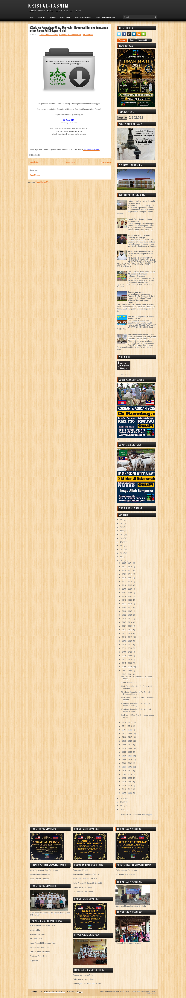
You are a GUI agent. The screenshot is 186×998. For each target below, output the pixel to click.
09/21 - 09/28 (127, 615)
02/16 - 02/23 (127, 771)
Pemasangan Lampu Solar (83, 975)
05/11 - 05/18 (127, 726)
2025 (122, 520)
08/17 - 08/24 (127, 633)
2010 (122, 809)
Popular (122, 40)
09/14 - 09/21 (127, 619)
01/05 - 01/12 (127, 793)
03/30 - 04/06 (127, 748)
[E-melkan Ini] (30, 155)
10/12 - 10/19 (127, 604)
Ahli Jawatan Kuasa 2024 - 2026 (42, 926)
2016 (122, 553)
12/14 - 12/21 (127, 570)
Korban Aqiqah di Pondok (82, 887)
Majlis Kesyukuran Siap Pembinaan (44, 870)
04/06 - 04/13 (127, 745)
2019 (122, 542)
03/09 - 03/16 (127, 760)
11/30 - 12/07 (127, 578)
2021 (122, 534)
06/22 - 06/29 (127, 659)
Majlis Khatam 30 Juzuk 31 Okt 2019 (87, 883)
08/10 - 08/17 (127, 637)
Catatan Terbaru (33, 162)
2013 (122, 798)
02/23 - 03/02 (127, 767)
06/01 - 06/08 (127, 671)
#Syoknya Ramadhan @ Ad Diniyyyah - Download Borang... (136, 710)
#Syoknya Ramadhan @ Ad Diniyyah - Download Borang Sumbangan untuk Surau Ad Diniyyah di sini (69, 29)
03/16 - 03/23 (127, 756)
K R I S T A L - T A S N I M (48, 5)
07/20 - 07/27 (127, 645)
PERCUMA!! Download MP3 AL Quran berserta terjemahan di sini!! (141, 254)
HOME (31, 17)
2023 (122, 527)
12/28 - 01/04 (127, 563)
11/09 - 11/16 (127, 589)
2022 (122, 531)
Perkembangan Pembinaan (40, 874)
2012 (122, 802)
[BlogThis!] (33, 155)
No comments (88, 35)
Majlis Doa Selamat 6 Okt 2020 (85, 879)
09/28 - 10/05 (127, 611)
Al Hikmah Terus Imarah (125, 874)
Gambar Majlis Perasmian (40, 952)
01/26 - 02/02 (127, 782)
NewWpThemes (112, 991)
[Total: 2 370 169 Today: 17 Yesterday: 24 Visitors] (123, 372)
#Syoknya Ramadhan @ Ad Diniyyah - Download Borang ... (136, 693)
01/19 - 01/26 (127, 786)
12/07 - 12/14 (127, 574)
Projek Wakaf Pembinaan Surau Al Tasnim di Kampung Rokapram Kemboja (141, 274)
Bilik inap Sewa (36, 939)
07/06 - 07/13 (127, 652)
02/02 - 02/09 (127, 778)
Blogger (148, 815)
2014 (122, 560)
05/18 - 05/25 (127, 722)
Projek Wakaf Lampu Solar (83, 979)
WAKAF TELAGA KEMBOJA (83, 17)
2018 (122, 546)
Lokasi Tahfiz (35, 930)
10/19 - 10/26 (127, 600)
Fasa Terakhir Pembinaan (83, 892)
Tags (132, 40)
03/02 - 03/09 (127, 763)
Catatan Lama (106, 162)
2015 (122, 557)
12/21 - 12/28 (127, 567)
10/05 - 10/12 (127, 607)
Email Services (151, 993)
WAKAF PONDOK (65, 17)
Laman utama (70, 162)
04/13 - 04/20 (127, 741)
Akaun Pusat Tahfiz (37, 934)
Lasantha (135, 991)
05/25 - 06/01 (127, 674)
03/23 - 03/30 (127, 752)
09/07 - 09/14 (127, 622)
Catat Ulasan (35, 175)
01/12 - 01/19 (127, 789)
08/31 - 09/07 (127, 626)
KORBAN (53, 17)
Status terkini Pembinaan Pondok (86, 874)
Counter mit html (123, 374)
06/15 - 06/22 (127, 663)
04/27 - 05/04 (127, 734)
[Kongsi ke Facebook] (38, 155)
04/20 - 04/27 (127, 737)
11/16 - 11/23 (127, 585)
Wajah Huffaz (35, 960)
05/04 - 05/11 (127, 730)
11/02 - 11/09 (127, 593)
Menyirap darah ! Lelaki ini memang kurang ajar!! (139, 236)
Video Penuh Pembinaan (39, 879)
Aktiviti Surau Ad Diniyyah (48, 35)
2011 (122, 806)
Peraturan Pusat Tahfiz (39, 956)
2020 (122, 538)
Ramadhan (63, 35)
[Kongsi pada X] (36, 155)
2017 (122, 549)
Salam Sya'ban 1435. (129, 682)
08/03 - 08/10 (127, 641)
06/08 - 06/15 (127, 667)
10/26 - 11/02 (127, 596)
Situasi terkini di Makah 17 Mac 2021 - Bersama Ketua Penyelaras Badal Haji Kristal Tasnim (142, 337)
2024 (122, 523)
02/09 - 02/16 (127, 774)
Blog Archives (144, 40)
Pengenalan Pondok (80, 870)
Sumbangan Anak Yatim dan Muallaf (87, 984)
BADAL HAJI (41, 17)
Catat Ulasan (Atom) (43, 182)
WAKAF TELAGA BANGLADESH (105, 17)
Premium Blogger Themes (147, 991)
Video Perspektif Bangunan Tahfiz (43, 943)
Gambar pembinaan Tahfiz (40, 947)
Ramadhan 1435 (74, 35)
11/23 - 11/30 (127, 582)
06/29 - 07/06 (127, 656)
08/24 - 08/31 (127, 630)
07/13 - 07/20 (127, 648)
